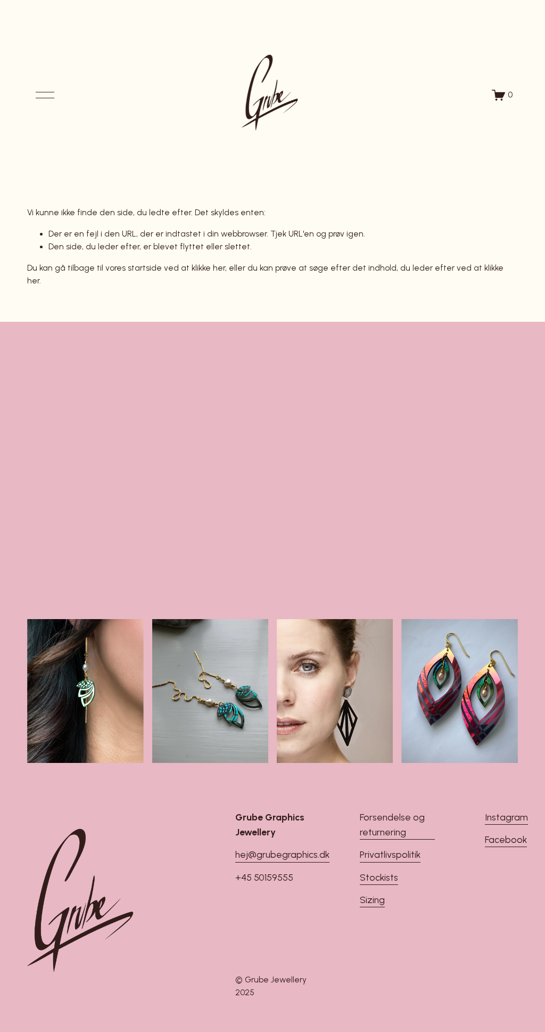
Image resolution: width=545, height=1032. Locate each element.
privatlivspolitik (272, 586)
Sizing (372, 899)
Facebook (506, 839)
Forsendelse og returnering (392, 824)
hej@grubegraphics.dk (282, 854)
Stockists (379, 877)
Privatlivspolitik (390, 854)
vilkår (361, 575)
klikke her (208, 268)
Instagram (506, 817)
